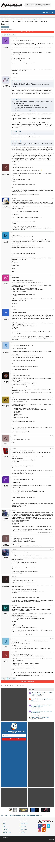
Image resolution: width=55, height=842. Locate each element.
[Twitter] (48, 827)
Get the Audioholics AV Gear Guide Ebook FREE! (14, 732)
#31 (52, 435)
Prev (3, 34)
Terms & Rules (51, 839)
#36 (52, 549)
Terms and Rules (24, 829)
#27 (52, 309)
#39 (52, 638)
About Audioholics (24, 823)
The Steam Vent (34, 719)
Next (14, 34)
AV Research (5, 829)
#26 (52, 275)
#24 (52, 198)
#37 (52, 576)
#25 (52, 232)
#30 (52, 397)
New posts (3, 16)
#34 (52, 510)
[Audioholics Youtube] (44, 827)
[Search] (53, 12)
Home (4, 823)
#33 (52, 477)
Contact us (23, 832)
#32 (52, 448)
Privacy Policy (23, 831)
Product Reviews (6, 828)
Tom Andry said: (16, 80)
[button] (1, 12)
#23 (52, 164)
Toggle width (5, 837)
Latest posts (31, 689)
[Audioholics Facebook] (40, 827)
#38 (52, 605)
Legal (22, 828)
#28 (52, 342)
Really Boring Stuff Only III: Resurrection (40, 717)
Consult (4, 826)
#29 (52, 373)
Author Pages (23, 826)
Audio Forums (6, 825)
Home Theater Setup (7, 832)
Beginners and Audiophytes (36, 696)
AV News (4, 831)
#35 (52, 536)
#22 (52, 77)
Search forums (10, 16)
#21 (52, 37)
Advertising (23, 825)
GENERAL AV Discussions (35, 702)
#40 (52, 651)
